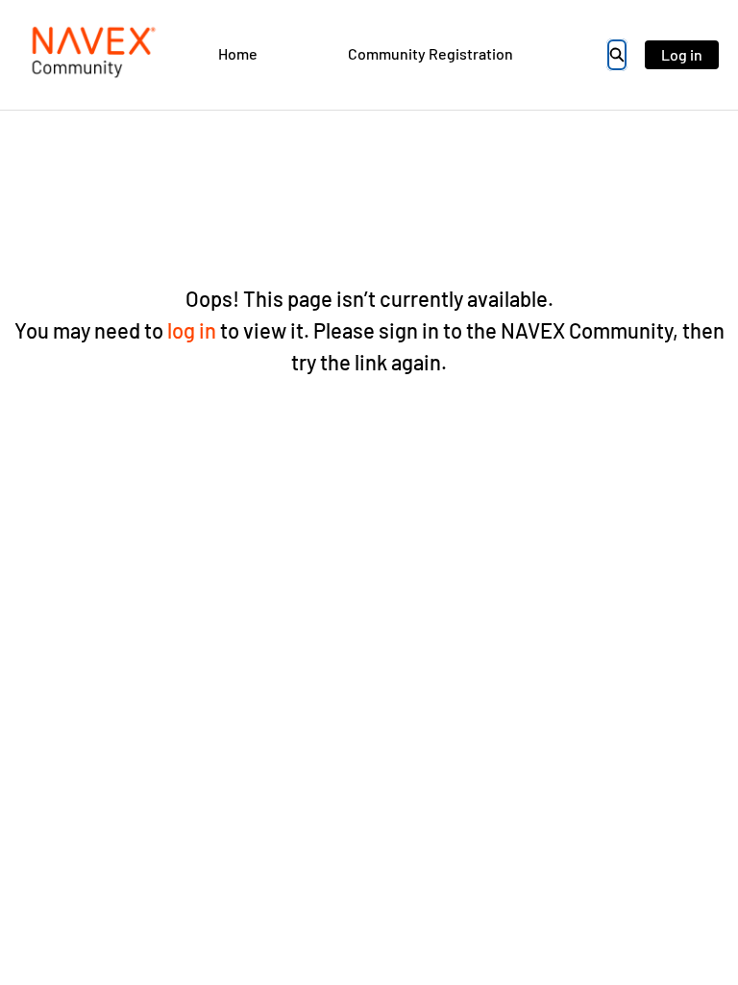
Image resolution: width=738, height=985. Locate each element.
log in (191, 329)
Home (238, 53)
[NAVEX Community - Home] (91, 54)
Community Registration (430, 53)
